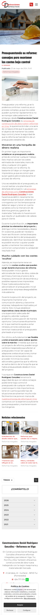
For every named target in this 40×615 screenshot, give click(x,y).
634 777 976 (20, 579)
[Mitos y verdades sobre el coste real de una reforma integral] (29, 452)
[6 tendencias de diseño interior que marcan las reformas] (10, 427)
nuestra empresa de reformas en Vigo (19, 399)
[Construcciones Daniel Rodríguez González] (11, 4)
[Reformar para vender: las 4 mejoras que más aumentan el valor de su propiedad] (29, 427)
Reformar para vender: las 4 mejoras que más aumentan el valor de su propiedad (29, 438)
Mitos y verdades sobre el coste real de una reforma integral (29, 462)
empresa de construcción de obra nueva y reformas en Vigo (20, 123)
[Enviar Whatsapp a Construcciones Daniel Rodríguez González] (27, 579)
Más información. (30, 598)
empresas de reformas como (19, 191)
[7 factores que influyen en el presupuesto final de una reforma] (10, 452)
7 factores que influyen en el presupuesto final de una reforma (10, 462)
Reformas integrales (11, 72)
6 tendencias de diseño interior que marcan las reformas (10, 438)
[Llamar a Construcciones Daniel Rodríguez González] (31, 4)
